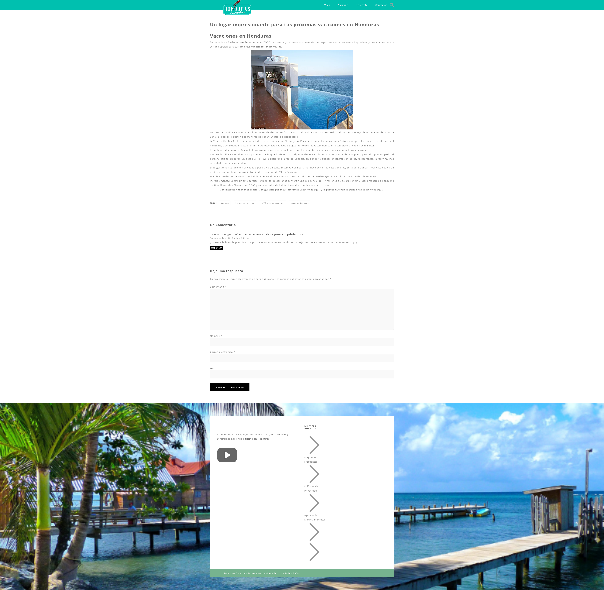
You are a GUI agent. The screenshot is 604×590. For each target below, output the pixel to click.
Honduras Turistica (244, 202)
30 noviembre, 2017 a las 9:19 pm (230, 238)
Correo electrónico (222, 351)
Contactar (381, 4)
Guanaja (225, 202)
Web (212, 367)
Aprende (343, 4)
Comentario (218, 286)
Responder (216, 248)
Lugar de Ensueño (300, 202)
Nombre (216, 335)
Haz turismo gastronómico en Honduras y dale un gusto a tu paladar (254, 234)
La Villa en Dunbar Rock (272, 202)
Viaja (327, 4)
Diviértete (362, 4)
